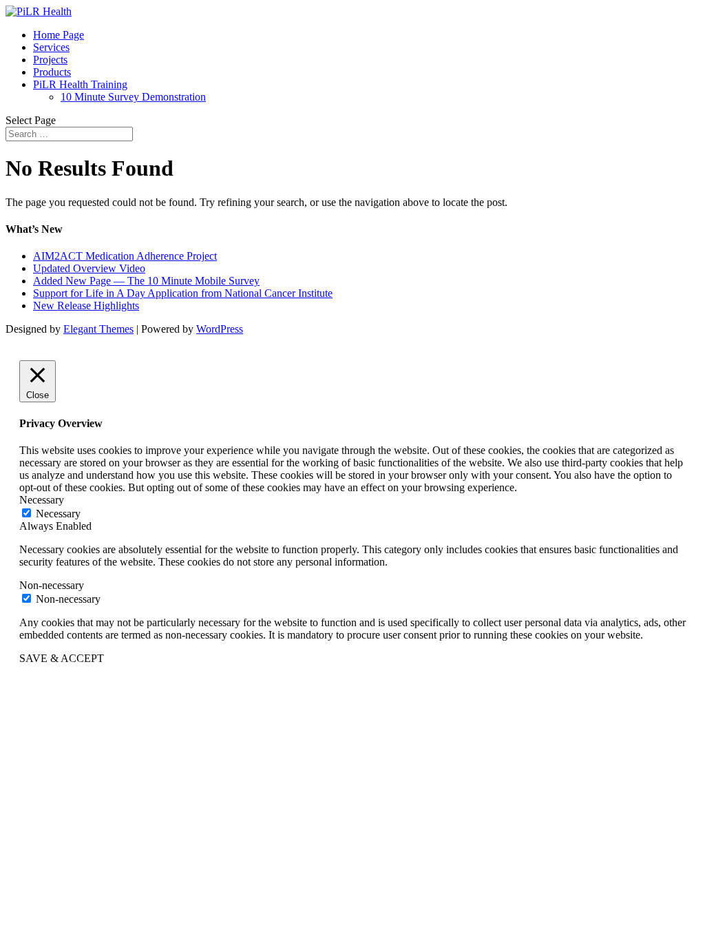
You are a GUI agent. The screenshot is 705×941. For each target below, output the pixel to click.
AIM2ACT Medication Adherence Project (125, 256)
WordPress (219, 329)
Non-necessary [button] (51, 585)
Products (52, 72)
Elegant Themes (98, 329)
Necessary (58, 513)
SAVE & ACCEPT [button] (61, 658)
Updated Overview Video (89, 268)
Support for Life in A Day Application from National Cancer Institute (183, 293)
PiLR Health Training (80, 84)
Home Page (58, 35)
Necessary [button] (41, 500)
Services (51, 47)
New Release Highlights (86, 305)
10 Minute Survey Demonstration (133, 97)
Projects (50, 59)
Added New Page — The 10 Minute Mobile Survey (146, 281)
